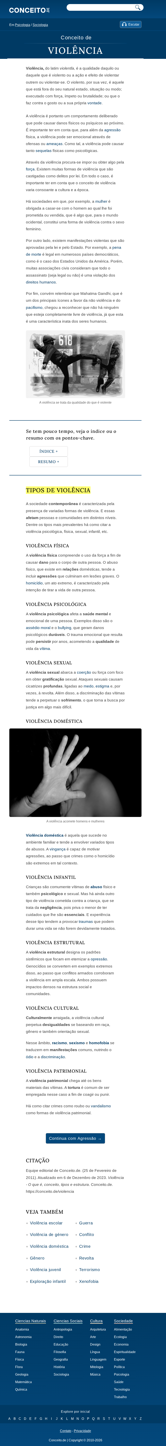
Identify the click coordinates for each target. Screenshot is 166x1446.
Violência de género (49, 1234)
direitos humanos (41, 282)
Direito (58, 1337)
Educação (61, 1344)
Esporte (119, 1359)
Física (19, 1359)
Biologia (21, 1344)
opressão (99, 959)
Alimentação (123, 1329)
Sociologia (40, 25)
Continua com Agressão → (75, 1138)
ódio (29, 1057)
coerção (84, 672)
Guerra (86, 1223)
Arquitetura (98, 1329)
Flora (19, 1367)
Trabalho (120, 1397)
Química (21, 1389)
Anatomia (22, 1329)
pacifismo (34, 307)
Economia (121, 1344)
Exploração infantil (48, 1281)
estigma (102, 686)
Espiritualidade (125, 1352)
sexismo (77, 1043)
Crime (85, 1246)
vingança (58, 849)
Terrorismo (89, 1269)
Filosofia (60, 1352)
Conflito (86, 1234)
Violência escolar (46, 1223)
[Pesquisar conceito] (138, 7)
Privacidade (82, 1431)
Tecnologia (122, 1389)
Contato (65, 1431)
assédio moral (38, 628)
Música (95, 1374)
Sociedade (123, 1321)
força (30, 169)
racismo (59, 1043)
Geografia (61, 1359)
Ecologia (120, 1337)
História (59, 1367)
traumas (86, 921)
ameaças (54, 144)
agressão (112, 130)
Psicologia (22, 25)
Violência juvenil (45, 1269)
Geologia (21, 1374)
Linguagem (98, 1359)
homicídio (34, 583)
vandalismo (101, 1106)
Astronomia (23, 1337)
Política (119, 1367)
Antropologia (63, 1329)
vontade (94, 103)
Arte (93, 1337)
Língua (95, 1352)
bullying (64, 628)
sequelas (44, 151)
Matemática (23, 1382)
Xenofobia (89, 1281)
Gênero (37, 1258)
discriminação (53, 1057)
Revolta (86, 1258)
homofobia (99, 1043)
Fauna (19, 1352)
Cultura (96, 1321)
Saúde (118, 1382)
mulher (101, 201)
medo (89, 686)
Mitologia (96, 1367)
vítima (45, 648)
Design (95, 1344)
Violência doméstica (45, 835)
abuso (96, 887)
